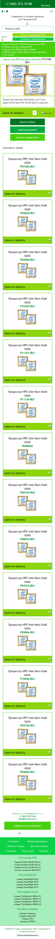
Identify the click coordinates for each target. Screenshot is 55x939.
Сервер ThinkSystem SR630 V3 (27, 898)
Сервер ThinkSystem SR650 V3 (27, 904)
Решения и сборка (15, 846)
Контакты (45, 5)
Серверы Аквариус (27, 913)
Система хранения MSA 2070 (27, 870)
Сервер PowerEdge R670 (27, 884)
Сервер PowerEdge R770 (27, 887)
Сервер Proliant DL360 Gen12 (27, 864)
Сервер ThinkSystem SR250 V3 (27, 901)
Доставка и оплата (39, 846)
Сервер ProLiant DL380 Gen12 (27, 867)
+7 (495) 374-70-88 (18, 3)
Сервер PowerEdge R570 (27, 881)
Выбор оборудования (37, 841)
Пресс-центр (28, 850)
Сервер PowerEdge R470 (27, 879)
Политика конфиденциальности (27, 935)
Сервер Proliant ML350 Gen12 (27, 862)
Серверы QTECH (27, 921)
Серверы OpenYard (27, 916)
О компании (13, 841)
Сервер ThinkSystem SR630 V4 (27, 896)
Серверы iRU (27, 918)
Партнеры (11, 850)
